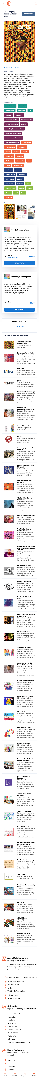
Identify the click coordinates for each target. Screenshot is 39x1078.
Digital (30, 188)
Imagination (9, 156)
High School (21, 110)
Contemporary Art (26, 120)
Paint (16, 193)
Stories (8, 165)
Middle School (10, 110)
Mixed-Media (10, 179)
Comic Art (9, 170)
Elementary (22, 106)
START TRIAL (19, 263)
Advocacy (8, 115)
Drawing (17, 170)
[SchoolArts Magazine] (20, 3)
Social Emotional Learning (13, 138)
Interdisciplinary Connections (14, 129)
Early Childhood (10, 106)
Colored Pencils (10, 188)
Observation (20, 161)
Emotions (16, 152)
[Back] (3, 3)
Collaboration (27, 142)
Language (9, 197)
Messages (19, 156)
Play (29, 161)
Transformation (18, 165)
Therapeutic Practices (12, 142)
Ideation (23, 124)
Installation (22, 174)
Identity (25, 152)
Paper (23, 193)
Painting (19, 179)
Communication (10, 147)
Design (8, 152)
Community (22, 147)
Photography (9, 184)
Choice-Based (12, 1026)
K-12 (30, 110)
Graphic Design (10, 174)
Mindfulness (9, 161)
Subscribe (28, 14)
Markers (8, 193)
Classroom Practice (11, 120)
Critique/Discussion (12, 124)
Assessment (18, 115)
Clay (28, 184)
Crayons (21, 188)
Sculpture (20, 184)
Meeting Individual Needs (13, 133)
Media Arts (11, 1036)
